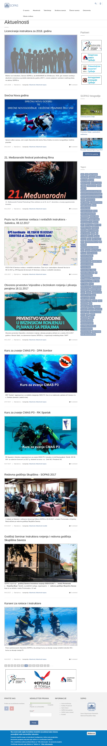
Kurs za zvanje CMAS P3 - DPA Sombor (28, 350)
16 (41, 665)
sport (90, 303)
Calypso (83, 185)
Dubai (94, 205)
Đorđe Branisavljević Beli (88, 334)
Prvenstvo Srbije (85, 267)
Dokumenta (87, 10)
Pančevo (87, 250)
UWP (87, 315)
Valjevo (91, 317)
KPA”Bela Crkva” (85, 227)
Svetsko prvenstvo (95, 312)
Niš (100, 242)
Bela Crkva (84, 180)
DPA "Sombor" (85, 202)
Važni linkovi (64, 708)
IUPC (82, 225)
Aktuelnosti (36, 10)
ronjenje (88, 292)
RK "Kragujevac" (85, 278)
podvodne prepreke (86, 258)
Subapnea (97, 306)
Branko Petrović (85, 183)
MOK (82, 242)
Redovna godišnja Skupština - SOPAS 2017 (30, 474)
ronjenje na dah (96, 292)
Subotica (91, 309)
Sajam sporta (85, 298)
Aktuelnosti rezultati (41, 526)
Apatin (98, 177)
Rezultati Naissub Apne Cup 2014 (91, 150)
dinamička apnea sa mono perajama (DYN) (91, 194)
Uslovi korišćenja (66, 703)
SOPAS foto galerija (91, 154)
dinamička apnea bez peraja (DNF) (91, 191)
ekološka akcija (85, 208)
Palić (82, 250)
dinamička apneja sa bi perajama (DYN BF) (90, 197)
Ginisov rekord (94, 216)
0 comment (74, 85)
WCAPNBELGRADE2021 (88, 326)
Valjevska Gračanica (87, 320)
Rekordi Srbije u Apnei (87, 272)
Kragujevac (95, 227)
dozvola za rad (90, 199)
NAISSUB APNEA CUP (91, 242)
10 (18, 665)
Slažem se (91, 733)
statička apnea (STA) (87, 306)
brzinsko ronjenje (96, 183)
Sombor (94, 300)
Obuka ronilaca (28, 16)
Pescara (83, 253)
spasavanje (84, 303)
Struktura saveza (60, 10)
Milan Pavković (96, 239)
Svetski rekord (85, 312)
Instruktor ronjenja (94, 219)
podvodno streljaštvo (87, 264)
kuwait (93, 233)
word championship (86, 329)
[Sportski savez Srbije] (92, 57)
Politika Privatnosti (66, 705)
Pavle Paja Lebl (96, 250)
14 (34, 665)
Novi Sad (83, 244)
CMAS (99, 185)
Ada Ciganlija (93, 174)
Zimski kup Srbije (86, 331)
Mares (89, 239)
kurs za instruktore (93, 230)
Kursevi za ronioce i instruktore (22, 603)
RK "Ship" (96, 281)
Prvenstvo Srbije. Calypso (88, 270)
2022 (82, 174)
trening (83, 315)
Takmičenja (47, 10)
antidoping (92, 177)
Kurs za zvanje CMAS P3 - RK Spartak (27, 412)
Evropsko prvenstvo (86, 211)
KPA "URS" (98, 225)
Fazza (95, 211)
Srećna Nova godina (16, 95)
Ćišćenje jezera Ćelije (87, 116)
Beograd (91, 180)
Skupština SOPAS (86, 300)
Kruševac (83, 230)
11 (22, 665)
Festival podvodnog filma (88, 213)
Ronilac (91, 284)
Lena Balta (84, 236)
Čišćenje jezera (91, 185)
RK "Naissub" (95, 278)
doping (83, 199)
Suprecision (98, 309)
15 (37, 665)
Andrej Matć (84, 177)
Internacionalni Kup (86, 222)
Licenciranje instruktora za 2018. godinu (28, 31)
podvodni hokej (96, 261)
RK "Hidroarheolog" (86, 275)
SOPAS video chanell (67, 712)
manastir (83, 239)
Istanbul (95, 222)
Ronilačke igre (85, 289)
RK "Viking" (84, 284)
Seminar (92, 298)
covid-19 (83, 188)
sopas (100, 300)
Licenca (91, 236)
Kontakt (63, 714)
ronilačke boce (96, 286)
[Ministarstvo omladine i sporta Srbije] (92, 45)
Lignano (96, 236)
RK (96, 272)
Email (32, 711)
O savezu (26, 10)
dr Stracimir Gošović (96, 202)
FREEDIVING (85, 216)
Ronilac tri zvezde (86, 286)
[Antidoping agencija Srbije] (92, 80)
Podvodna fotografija (87, 256)
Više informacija (47, 744)
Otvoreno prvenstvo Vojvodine (89, 247)
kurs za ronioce (85, 233)
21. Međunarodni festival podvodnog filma (29, 157)
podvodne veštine (86, 261)
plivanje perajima (92, 253)
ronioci (83, 292)
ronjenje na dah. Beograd (88, 295)
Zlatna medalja (96, 331)
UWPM (93, 315)
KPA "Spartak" (89, 225)
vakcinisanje (84, 317)
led (97, 233)
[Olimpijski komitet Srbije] (92, 68)
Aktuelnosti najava (41, 85)
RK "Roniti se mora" (86, 281)
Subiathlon (84, 309)
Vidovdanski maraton (87, 323)
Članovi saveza (74, 10)
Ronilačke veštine (96, 289)
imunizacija (84, 219)
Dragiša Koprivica (86, 205)
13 (30, 665)
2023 (86, 174)
